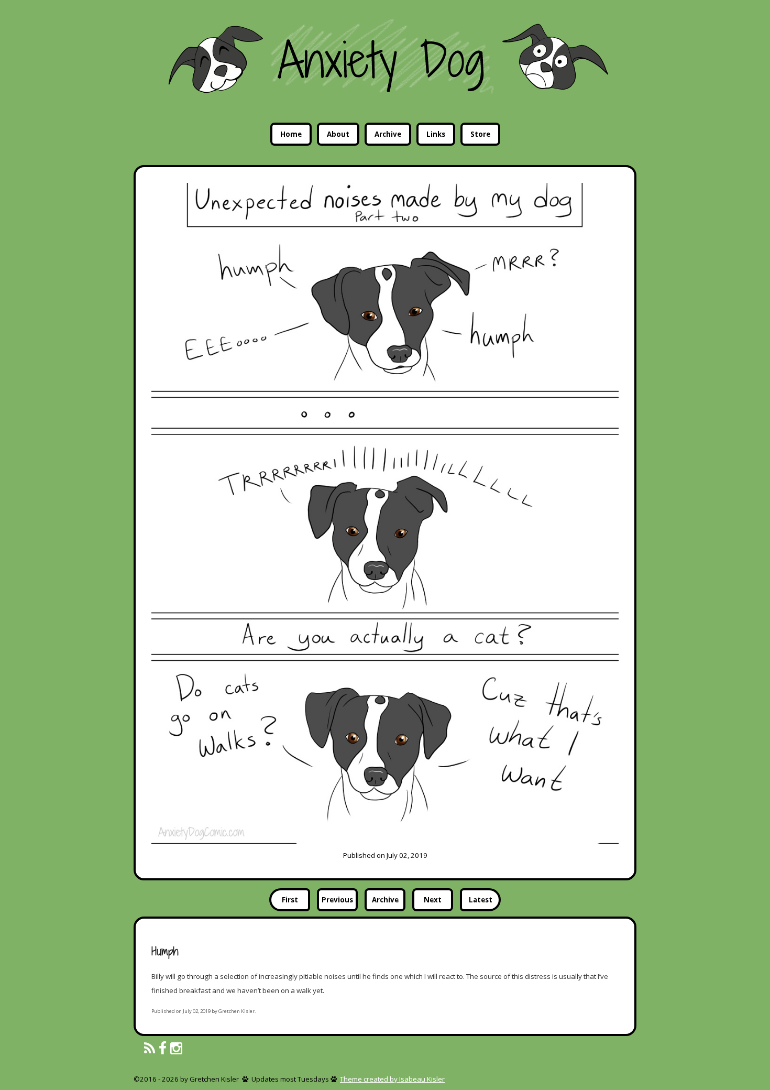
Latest (480, 899)
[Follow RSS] (149, 1049)
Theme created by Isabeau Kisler (392, 1079)
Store (480, 134)
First (290, 899)
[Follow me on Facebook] (163, 1049)
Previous (337, 899)
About (338, 134)
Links (435, 134)
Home (291, 134)
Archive (388, 134)
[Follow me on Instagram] (176, 1049)
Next (433, 899)
